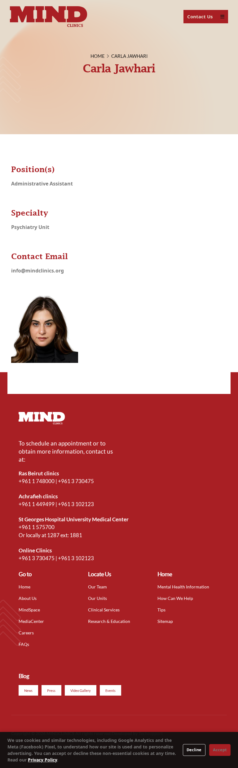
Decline (194, 749)
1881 (76, 535)
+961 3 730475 (76, 481)
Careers (26, 632)
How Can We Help (175, 598)
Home (24, 586)
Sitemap (165, 621)
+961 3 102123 (76, 504)
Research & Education (109, 621)
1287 (53, 535)
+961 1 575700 (37, 527)
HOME (97, 56)
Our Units (97, 598)
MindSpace (29, 609)
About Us (28, 598)
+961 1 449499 (37, 504)
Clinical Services (104, 609)
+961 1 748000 (37, 481)
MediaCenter (31, 621)
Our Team (97, 586)
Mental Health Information (183, 586)
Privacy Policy (42, 760)
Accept (220, 749)
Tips (161, 609)
